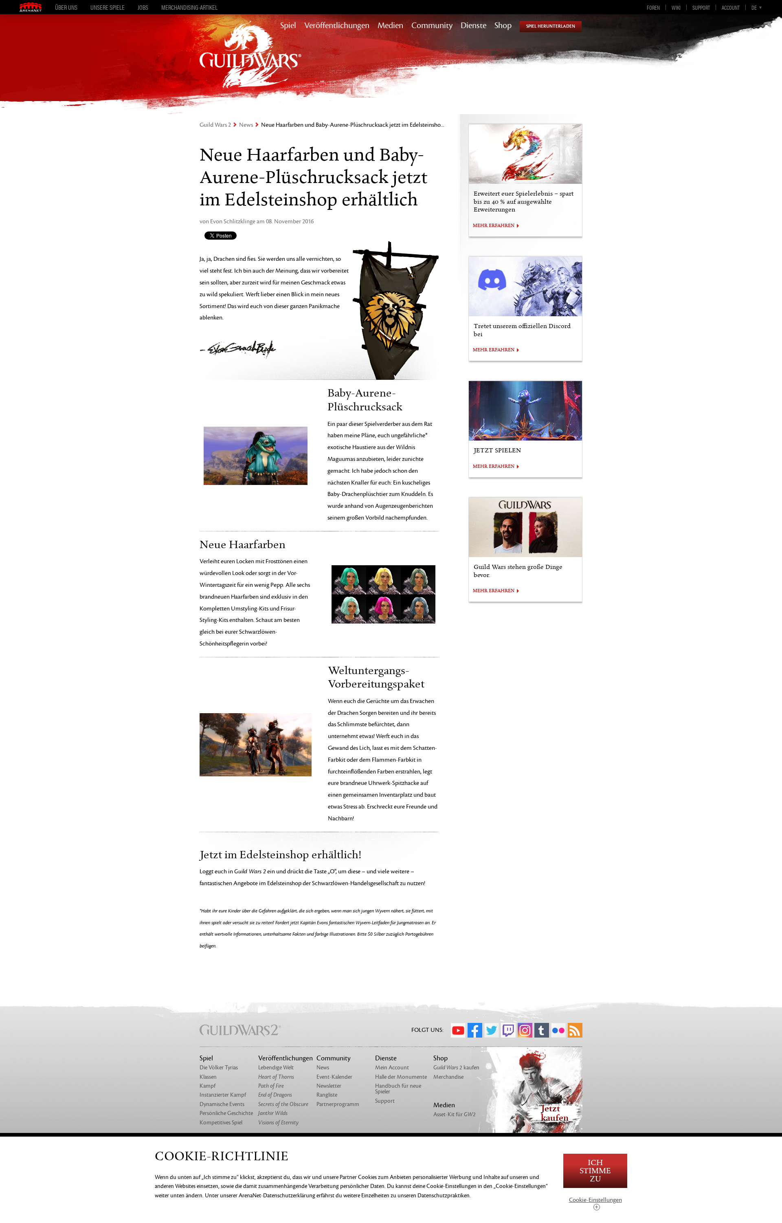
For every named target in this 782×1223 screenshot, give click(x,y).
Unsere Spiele (107, 7)
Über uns (66, 7)
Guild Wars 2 (215, 124)
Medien (390, 26)
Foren (653, 7)
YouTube (458, 1030)
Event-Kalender (334, 1076)
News (246, 124)
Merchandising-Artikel (189, 7)
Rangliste (326, 1094)
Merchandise (448, 1076)
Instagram (525, 1030)
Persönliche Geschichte (226, 1113)
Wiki (676, 7)
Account (731, 7)
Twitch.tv (508, 1030)
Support (701, 7)
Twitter (491, 1030)
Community (432, 26)
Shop (503, 26)
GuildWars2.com (250, 63)
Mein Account (392, 1067)
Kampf (207, 1085)
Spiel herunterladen (550, 26)
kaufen (456, 1067)
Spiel (288, 26)
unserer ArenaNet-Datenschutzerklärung (267, 1195)
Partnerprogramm (337, 1104)
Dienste (473, 26)
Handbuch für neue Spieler (398, 1088)
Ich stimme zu (595, 1171)
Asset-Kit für (454, 1114)
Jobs (143, 7)
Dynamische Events (222, 1104)
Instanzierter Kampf (223, 1094)
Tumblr (541, 1030)
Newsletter (328, 1085)
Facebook (475, 1030)
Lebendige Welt (276, 1067)
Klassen (208, 1076)
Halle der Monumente (401, 1076)
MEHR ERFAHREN (493, 225)
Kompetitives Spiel (221, 1122)
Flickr (558, 1030)
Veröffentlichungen (336, 26)
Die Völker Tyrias (219, 1067)
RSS (575, 1030)
